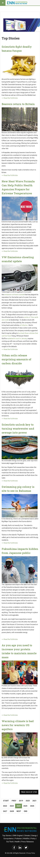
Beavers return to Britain (18, 104)
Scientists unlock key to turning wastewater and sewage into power (18, 428)
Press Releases (27, 842)
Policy (33, 838)
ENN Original (18, 835)
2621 (34, 801)
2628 (12, 811)
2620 (28, 801)
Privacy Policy (31, 853)
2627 (5, 811)
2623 (12, 806)
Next (19, 811)
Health (17, 842)
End (25, 811)
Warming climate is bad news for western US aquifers (18, 725)
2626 (32, 806)
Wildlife (26, 838)
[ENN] (17, 3)
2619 (21, 801)
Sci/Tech (9, 842)
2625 (25, 806)
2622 (5, 806)
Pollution (18, 838)
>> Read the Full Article (10, 98)
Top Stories (6, 835)
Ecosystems (8, 838)
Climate (27, 835)
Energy (34, 835)
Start (6, 801)
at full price (24, 325)
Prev (14, 801)
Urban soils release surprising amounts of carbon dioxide (16, 359)
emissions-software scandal (14, 294)
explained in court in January (17, 338)
